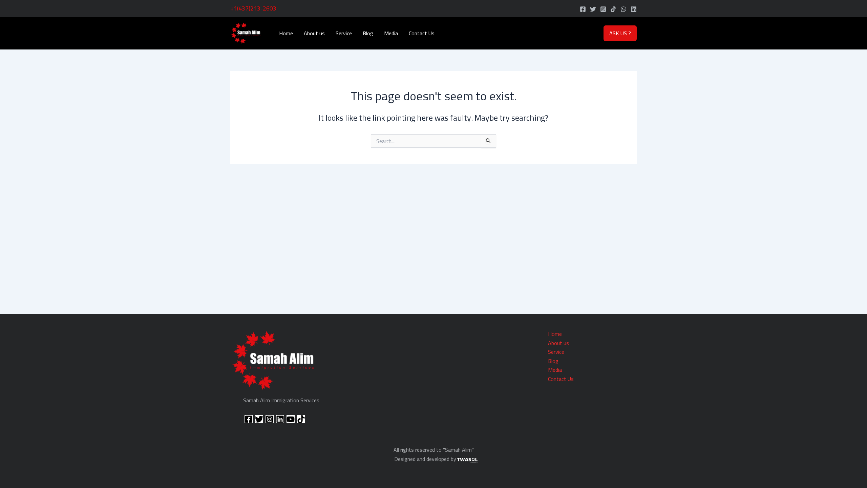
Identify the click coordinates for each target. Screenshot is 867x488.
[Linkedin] (634, 9)
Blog (368, 33)
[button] (620, 33)
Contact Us (422, 33)
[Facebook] (583, 9)
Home (286, 33)
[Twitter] (593, 9)
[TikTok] (613, 9)
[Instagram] (603, 9)
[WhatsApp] (623, 9)
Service (344, 33)
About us (314, 33)
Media (391, 33)
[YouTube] (291, 419)
